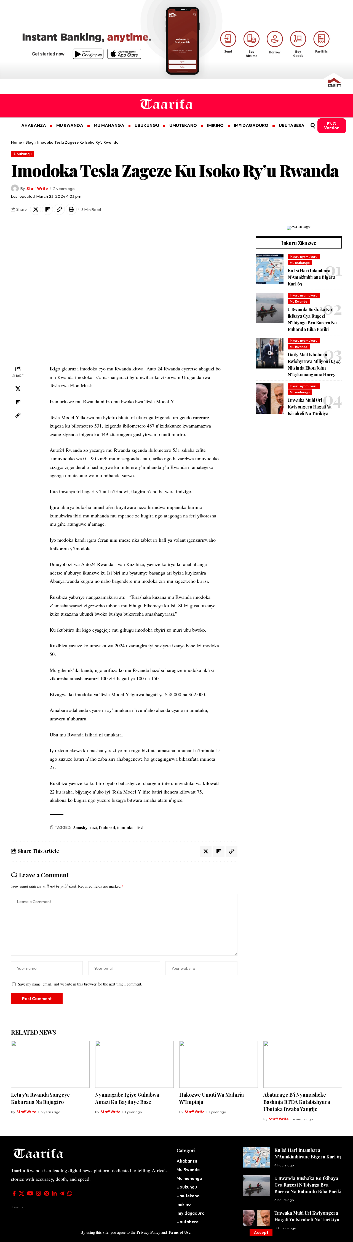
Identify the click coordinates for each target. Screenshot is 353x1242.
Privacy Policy (148, 1232)
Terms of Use (179, 1232)
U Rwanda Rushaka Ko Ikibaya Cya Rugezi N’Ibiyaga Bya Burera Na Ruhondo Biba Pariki (307, 1184)
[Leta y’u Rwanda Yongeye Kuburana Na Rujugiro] (50, 1064)
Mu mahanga (300, 263)
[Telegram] (62, 1193)
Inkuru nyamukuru (303, 257)
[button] (261, 1232)
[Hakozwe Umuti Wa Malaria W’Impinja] (218, 1064)
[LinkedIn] (54, 1193)
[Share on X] (35, 209)
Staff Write (37, 188)
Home (16, 142)
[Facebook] (14, 1193)
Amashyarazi (85, 827)
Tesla (141, 827)
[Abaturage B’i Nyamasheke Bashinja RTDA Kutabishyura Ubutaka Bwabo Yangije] (302, 1064)
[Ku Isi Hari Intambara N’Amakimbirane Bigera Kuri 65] (270, 269)
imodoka (125, 827)
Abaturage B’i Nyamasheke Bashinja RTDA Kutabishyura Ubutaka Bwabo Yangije (296, 1101)
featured (107, 827)
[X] (21, 1193)
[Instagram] (38, 1193)
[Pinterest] (46, 1193)
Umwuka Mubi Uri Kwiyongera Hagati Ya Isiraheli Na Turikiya (309, 406)
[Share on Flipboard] (47, 209)
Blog (29, 142)
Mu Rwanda (298, 301)
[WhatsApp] (70, 1193)
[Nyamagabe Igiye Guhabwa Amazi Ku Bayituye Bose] (134, 1064)
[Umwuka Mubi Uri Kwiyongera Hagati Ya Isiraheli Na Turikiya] (270, 398)
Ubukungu (23, 153)
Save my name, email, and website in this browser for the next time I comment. (80, 984)
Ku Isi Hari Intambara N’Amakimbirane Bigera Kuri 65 (311, 277)
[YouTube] (30, 1193)
